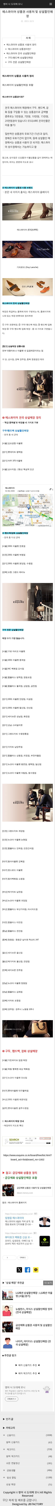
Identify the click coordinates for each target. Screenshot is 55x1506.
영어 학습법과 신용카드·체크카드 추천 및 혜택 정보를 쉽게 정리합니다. (22, 1392)
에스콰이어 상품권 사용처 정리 (21, 44)
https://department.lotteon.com (18, 1233)
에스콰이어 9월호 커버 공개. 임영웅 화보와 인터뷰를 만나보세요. (19, 1223)
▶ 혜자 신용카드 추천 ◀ (27, 1365)
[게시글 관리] (13, 1258)
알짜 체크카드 (29, 1456)
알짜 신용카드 (29, 1442)
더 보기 (48, 1283)
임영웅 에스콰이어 (14, 1217)
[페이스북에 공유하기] (27, 1270)
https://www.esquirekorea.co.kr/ (19, 1214)
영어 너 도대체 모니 (15, 1387)
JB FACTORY (35, 1504)
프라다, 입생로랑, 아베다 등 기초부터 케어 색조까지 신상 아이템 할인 (19, 1242)
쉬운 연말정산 (29, 1463)
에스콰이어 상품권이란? (19, 49)
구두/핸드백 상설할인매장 (21, 57)
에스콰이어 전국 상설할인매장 (21, 53)
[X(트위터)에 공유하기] (19, 1270)
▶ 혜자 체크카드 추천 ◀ (27, 1373)
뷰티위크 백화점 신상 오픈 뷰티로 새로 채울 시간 (18, 1237)
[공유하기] (10, 1258)
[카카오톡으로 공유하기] (35, 1270)
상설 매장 (29, 1484)
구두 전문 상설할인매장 (19, 62)
